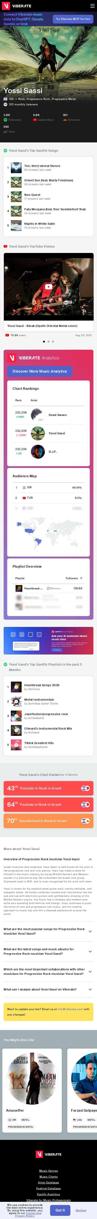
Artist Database (48, 1182)
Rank (18, 400)
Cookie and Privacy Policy (28, 1214)
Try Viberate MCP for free (73, 19)
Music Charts (48, 1177)
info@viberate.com (70, 1009)
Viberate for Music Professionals (48, 1200)
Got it (60, 1210)
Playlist (19, 578)
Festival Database (48, 1188)
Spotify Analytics (48, 1194)
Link (48, 588)
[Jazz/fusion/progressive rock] (16, 716)
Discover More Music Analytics (40, 371)
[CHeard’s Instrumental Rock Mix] (16, 730)
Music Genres (48, 1171)
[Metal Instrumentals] (16, 701)
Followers (72, 578)
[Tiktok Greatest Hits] (16, 745)
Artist (34, 400)
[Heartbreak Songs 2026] (16, 687)
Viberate (16, 6)
